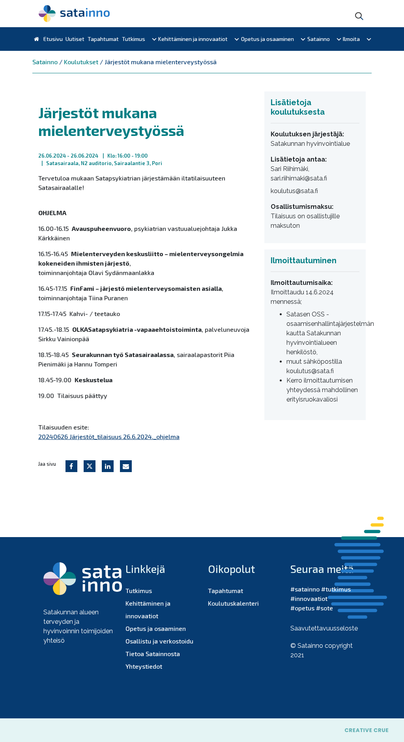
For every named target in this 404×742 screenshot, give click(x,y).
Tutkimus (133, 38)
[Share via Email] (126, 466)
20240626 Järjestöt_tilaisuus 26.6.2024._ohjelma (109, 436)
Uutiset (74, 38)
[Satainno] (74, 13)
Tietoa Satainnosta (152, 653)
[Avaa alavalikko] (154, 39)
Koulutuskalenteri (233, 603)
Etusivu (52, 38)
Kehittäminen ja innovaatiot (193, 38)
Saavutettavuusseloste (324, 628)
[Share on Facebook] (71, 466)
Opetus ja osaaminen (267, 38)
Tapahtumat (103, 38)
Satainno (318, 38)
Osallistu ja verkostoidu (159, 641)
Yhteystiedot (143, 666)
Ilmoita (351, 38)
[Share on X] (89, 466)
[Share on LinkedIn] (108, 466)
